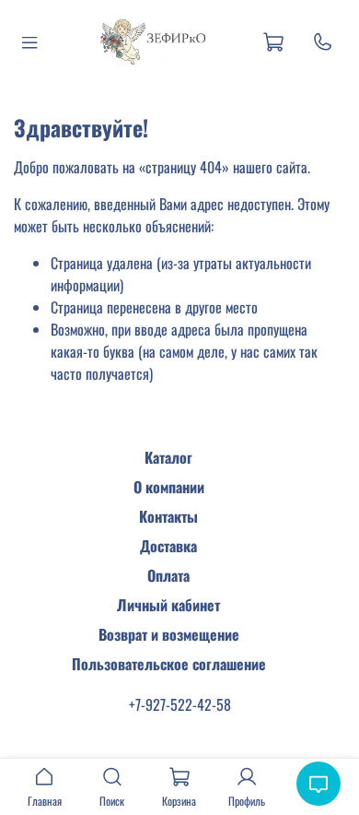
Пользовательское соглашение (169, 664)
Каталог (168, 457)
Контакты (168, 516)
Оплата (168, 575)
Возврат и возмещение (168, 634)
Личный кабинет (168, 605)
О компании (168, 487)
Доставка (168, 546)
